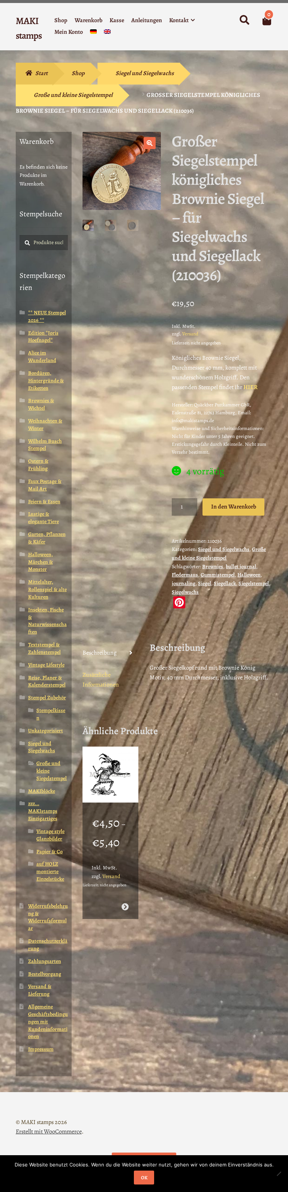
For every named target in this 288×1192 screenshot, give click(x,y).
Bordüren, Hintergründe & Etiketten (46, 381)
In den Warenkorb (233, 506)
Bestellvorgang (44, 974)
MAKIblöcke (41, 791)
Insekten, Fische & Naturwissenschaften (47, 620)
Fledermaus (185, 574)
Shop (61, 20)
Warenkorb (88, 20)
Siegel (204, 583)
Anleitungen (146, 20)
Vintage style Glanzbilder (50, 835)
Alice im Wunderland (42, 356)
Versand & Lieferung (39, 990)
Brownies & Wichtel (41, 404)
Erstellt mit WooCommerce (49, 1131)
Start (41, 73)
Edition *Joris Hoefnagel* (43, 336)
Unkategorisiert (45, 730)
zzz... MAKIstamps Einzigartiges (42, 811)
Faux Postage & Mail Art (45, 485)
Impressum (41, 1049)
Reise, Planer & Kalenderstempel (47, 681)
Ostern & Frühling (38, 464)
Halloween (249, 574)
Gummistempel (218, 574)
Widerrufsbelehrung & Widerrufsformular (48, 917)
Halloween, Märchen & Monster (40, 562)
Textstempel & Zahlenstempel (44, 648)
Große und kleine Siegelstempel (73, 95)
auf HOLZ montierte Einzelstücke (50, 871)
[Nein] (278, 1173)
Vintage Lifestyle (46, 664)
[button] (150, 143)
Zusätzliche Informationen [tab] (100, 680)
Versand (190, 333)
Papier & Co (49, 851)
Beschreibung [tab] (99, 653)
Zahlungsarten (44, 961)
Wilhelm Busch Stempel (45, 445)
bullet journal (241, 566)
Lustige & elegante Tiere (43, 517)
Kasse (117, 20)
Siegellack (225, 583)
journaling (183, 583)
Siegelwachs (185, 592)
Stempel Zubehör (47, 697)
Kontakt (179, 20)
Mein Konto (68, 32)
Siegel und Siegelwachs (145, 73)
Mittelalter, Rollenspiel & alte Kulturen (47, 589)
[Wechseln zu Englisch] (107, 33)
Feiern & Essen (44, 501)
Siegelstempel (253, 583)
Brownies (212, 566)
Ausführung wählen (125, 906)
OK (144, 1177)
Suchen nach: (244, 20)
